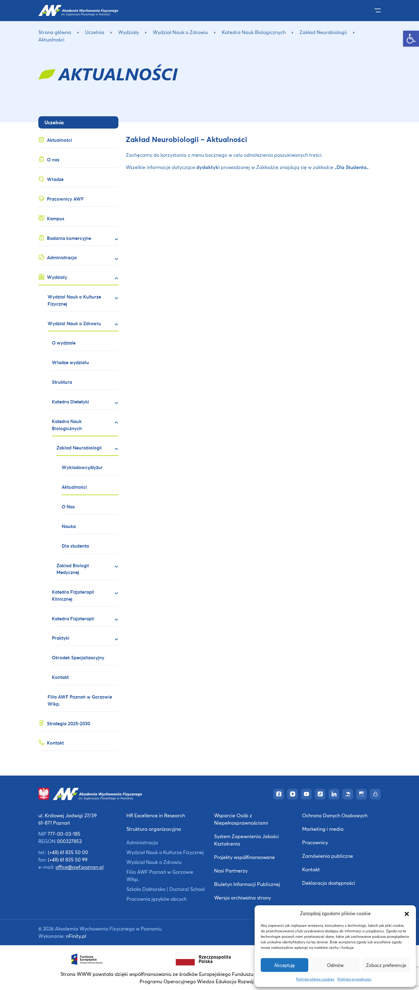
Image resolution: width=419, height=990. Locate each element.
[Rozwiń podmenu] (113, 239)
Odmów (335, 965)
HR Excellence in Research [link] (155, 815)
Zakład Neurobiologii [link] (323, 32)
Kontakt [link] (311, 869)
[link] (411, 39)
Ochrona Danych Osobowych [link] (334, 815)
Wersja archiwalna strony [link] (242, 897)
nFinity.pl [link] (76, 936)
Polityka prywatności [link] (354, 979)
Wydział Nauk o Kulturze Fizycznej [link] (165, 852)
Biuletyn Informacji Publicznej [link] (247, 884)
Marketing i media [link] (323, 829)
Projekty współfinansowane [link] (244, 857)
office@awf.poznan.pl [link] (80, 867)
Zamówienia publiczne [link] (327, 856)
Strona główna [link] (54, 32)
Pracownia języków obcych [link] (156, 899)
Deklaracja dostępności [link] (328, 883)
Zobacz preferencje (386, 965)
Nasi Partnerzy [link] (231, 870)
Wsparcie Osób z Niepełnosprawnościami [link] (241, 819)
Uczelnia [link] (94, 32)
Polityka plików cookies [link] (315, 979)
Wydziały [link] (128, 32)
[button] (407, 913)
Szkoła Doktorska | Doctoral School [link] (165, 889)
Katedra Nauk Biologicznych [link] (254, 32)
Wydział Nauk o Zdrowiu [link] (180, 32)
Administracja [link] (142, 842)
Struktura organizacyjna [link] (153, 829)
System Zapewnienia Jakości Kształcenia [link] (246, 840)
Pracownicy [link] (315, 842)
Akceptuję (284, 965)
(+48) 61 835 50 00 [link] (68, 852)
